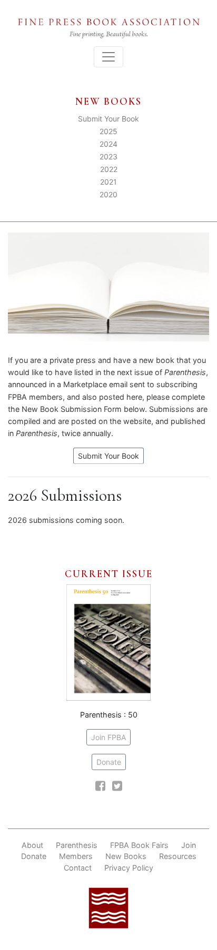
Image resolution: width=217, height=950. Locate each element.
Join (188, 845)
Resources (177, 856)
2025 (108, 131)
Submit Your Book (108, 118)
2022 (108, 169)
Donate (108, 761)
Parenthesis (76, 845)
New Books (125, 856)
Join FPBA (108, 737)
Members (76, 856)
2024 (108, 143)
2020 (108, 194)
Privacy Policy (128, 867)
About (32, 845)
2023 (108, 156)
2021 (108, 181)
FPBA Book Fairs (139, 845)
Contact (78, 867)
